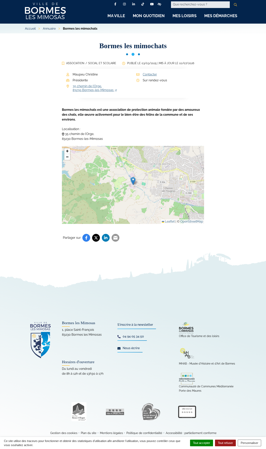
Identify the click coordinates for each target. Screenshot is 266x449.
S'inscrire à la (135, 325)
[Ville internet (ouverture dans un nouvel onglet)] (187, 412)
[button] (133, 181)
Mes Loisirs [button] (184, 15)
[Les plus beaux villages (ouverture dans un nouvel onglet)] (79, 411)
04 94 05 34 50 (133, 336)
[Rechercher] (235, 4)
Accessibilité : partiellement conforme (191, 433)
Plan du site (88, 433)
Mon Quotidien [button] (149, 15)
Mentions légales (111, 433)
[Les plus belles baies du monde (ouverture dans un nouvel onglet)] (151, 412)
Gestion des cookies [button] (63, 433)
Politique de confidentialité (144, 433)
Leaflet (169, 221)
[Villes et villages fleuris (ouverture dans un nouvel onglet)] (115, 412)
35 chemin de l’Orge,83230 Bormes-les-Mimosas (95, 88)
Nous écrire (131, 348)
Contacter (150, 74)
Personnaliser (249, 443)
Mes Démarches (220, 15)
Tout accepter (201, 443)
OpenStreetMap (191, 221)
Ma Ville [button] (116, 15)
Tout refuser (225, 443)
